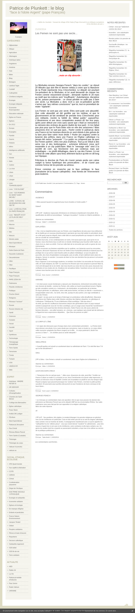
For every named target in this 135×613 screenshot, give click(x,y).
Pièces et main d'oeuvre (17, 533)
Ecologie (12, 100)
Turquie (12, 359)
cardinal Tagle (14, 86)
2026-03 (112, 211)
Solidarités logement (16, 544)
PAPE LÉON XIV (15, 279)
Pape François (14, 272)
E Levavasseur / (114, 103)
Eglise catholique (15, 406)
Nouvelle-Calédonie (16, 254)
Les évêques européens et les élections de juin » (95, 23)
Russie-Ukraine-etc (16, 309)
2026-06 (112, 200)
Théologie (12, 439)
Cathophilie (13, 93)
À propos (18, 37)
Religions (12, 298)
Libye (11, 176)
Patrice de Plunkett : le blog (36, 8)
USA (10, 363)
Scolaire (12, 320)
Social (11, 324)
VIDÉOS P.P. (13, 366)
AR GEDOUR (14, 387)
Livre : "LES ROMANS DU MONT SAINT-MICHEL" (17, 195)
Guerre (11, 139)
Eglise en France (15, 117)
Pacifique (12, 269)
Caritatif (12, 89)
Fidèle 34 (12, 570)
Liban (11, 172)
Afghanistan (13, 45)
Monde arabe (14, 239)
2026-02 (112, 215)
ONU (11, 261)
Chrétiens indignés (16, 97)
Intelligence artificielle (17, 150)
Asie (10, 71)
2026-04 (112, 208)
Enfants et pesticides (16, 512)
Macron (12, 224)
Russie (11, 305)
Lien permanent (58, 183)
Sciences (12, 316)
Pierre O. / (112, 144)
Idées (11, 147)
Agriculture (13, 52)
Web (10, 370)
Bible (11, 75)
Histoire (12, 143)
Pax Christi (13, 428)
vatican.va (12, 450)
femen (83, 183)
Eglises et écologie (16, 505)
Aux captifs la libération (17, 468)
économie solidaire (16, 501)
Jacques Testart (14, 522)
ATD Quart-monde (15, 464)
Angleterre (13, 64)
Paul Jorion (13, 583)
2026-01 (112, 219)
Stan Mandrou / (114, 95)
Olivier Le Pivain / (115, 120)
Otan (11, 265)
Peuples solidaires (15, 529)
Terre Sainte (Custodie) (17, 436)
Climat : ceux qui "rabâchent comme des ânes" (119, 97)
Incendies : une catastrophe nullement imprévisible (119, 106)
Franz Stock (13, 410)
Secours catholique (16, 540)
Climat (11, 479)
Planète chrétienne (16, 287)
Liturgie (12, 180)
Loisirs (11, 221)
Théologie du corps (16, 443)
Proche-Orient (14, 294)
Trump (11, 355)
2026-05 (112, 204)
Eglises (11, 121)
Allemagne (13, 56)
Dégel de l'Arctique (16, 488)
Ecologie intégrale (15, 104)
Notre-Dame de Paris (16, 250)
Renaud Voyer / (114, 168)
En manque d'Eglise (16, 509)
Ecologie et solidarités (17, 498)
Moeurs (12, 236)
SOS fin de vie (14, 551)
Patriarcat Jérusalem (16, 425)
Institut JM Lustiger (15, 414)
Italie (11, 161)
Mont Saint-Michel (15, 243)
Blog (10, 78)
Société (12, 327)
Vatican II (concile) (15, 447)
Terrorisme (13, 351)
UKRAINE (12, 591)
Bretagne (12, 82)
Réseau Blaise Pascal (17, 432)
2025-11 (112, 226)
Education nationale (16, 113)
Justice (11, 165)
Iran (10, 154)
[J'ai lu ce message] (132, 611)
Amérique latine (14, 60)
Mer (10, 232)
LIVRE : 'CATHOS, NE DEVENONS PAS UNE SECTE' (17, 203)
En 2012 (12, 124)
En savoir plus (111, 611)
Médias (11, 228)
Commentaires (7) (69, 183)
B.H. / (111, 112)
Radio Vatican (14, 587)
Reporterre (13, 537)
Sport (11, 331)
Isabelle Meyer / (114, 136)
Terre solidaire (14, 555)
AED (10, 566)
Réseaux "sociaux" (16, 302)
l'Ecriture (12, 417)
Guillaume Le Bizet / (116, 128)
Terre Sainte (13, 348)
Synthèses (13, 335)
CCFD (11, 471)
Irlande (11, 158)
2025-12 (112, 222)
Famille (11, 136)
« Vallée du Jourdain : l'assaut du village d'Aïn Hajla (55, 22)
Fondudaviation (114, 160)
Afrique (11, 49)
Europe (11, 128)
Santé (11, 312)
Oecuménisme (14, 257)
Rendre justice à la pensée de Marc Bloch (119, 162)
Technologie (13, 338)
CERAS (12, 475)
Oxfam (11, 526)
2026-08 (112, 193)
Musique (12, 246)
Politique (12, 291)
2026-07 (112, 197)
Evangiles (12, 132)
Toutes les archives (116, 230)
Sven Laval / (46, 391)
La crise (12, 169)
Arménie (12, 67)
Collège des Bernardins (17, 403)
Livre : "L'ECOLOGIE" (16, 189)
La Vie (11, 574)
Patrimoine (13, 283)
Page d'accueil (80, 22)
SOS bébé (12, 548)
